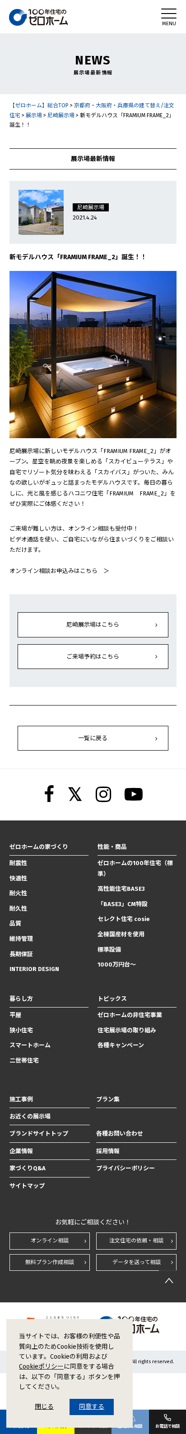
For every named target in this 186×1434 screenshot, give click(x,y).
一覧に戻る (92, 738)
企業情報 (21, 1151)
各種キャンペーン (121, 1045)
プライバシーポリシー (125, 1168)
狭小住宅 (21, 1030)
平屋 (15, 1015)
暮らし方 (21, 998)
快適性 (18, 878)
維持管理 (21, 938)
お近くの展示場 (30, 1116)
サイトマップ (27, 1185)
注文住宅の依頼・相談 (136, 1240)
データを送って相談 (136, 1262)
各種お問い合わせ (119, 1133)
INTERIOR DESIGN (34, 969)
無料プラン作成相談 (49, 1262)
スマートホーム (30, 1045)
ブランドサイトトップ (38, 1133)
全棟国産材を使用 (121, 934)
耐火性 (18, 893)
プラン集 (108, 1099)
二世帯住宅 (24, 1060)
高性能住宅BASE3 (121, 888)
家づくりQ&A (27, 1168)
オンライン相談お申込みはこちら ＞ (59, 571)
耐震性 (18, 863)
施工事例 (21, 1099)
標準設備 (109, 949)
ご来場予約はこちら (92, 656)
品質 (15, 923)
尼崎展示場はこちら (92, 624)
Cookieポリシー (41, 1366)
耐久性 (18, 908)
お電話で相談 (167, 1426)
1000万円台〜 (117, 964)
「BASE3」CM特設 (123, 904)
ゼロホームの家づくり (38, 846)
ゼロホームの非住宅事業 (130, 1015)
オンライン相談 (50, 1240)
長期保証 (21, 954)
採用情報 (108, 1151)
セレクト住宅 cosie (124, 919)
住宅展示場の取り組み (127, 1030)
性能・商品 (112, 846)
